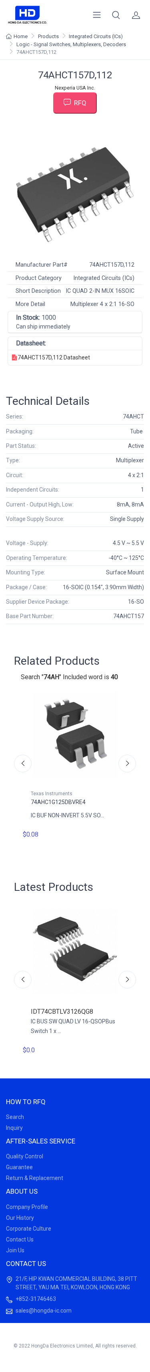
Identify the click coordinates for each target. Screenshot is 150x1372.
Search (15, 1117)
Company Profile (27, 1207)
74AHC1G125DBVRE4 (58, 802)
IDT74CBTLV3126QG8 (62, 1011)
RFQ (80, 103)
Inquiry (14, 1128)
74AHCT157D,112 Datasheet (54, 357)
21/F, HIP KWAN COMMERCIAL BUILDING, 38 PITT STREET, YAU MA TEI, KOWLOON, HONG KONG (76, 1283)
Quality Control (24, 1156)
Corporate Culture (28, 1228)
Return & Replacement (34, 1178)
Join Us (15, 1250)
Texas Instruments (51, 793)
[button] (116, 15)
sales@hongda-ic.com (44, 1310)
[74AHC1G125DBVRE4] (75, 734)
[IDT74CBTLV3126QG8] (75, 951)
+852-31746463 (36, 1299)
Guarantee (19, 1167)
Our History (20, 1218)
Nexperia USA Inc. (75, 88)
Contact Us (20, 1239)
